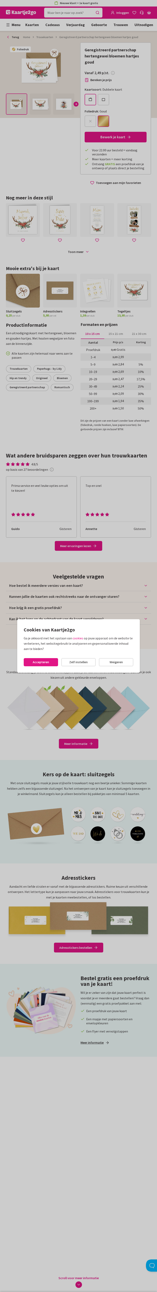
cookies (78, 638)
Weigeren (116, 662)
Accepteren (41, 662)
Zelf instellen (78, 662)
